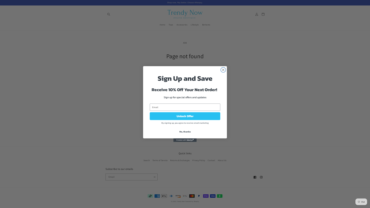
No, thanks (185, 131)
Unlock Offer (185, 116)
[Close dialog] (223, 69)
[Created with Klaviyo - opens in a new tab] (185, 140)
